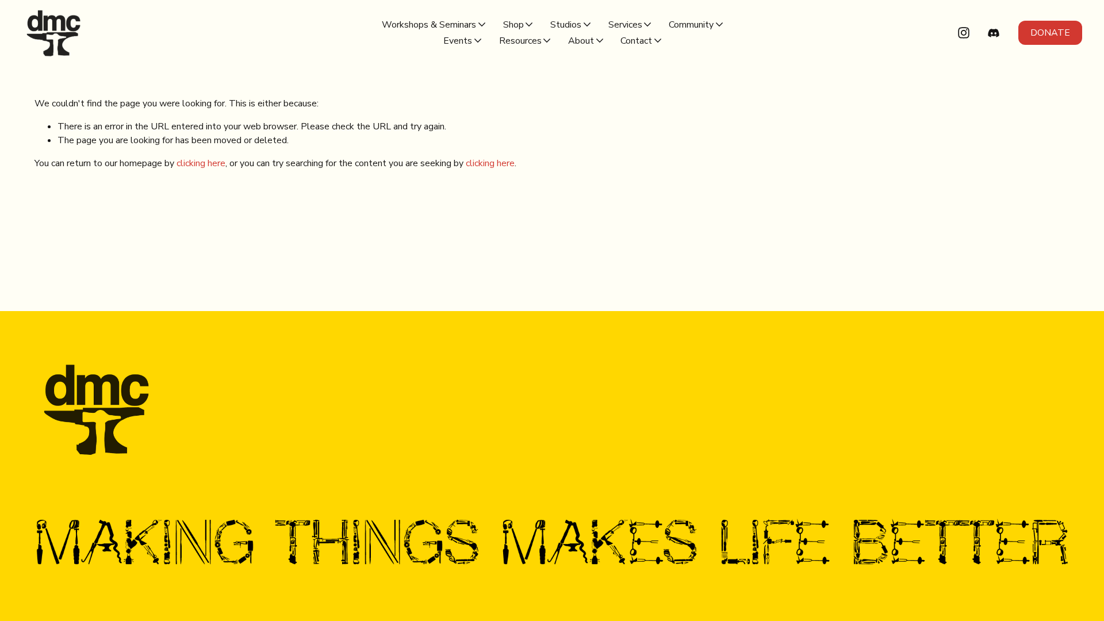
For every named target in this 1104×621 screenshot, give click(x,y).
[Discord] (993, 33)
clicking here (201, 163)
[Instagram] (964, 33)
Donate (1050, 32)
